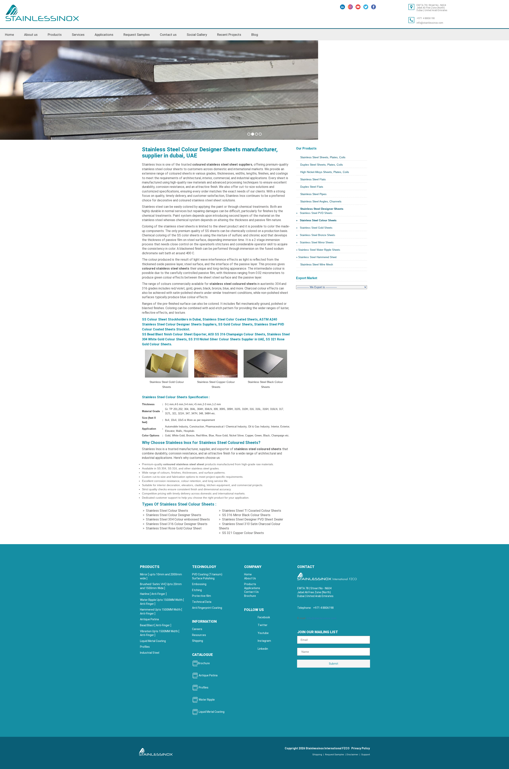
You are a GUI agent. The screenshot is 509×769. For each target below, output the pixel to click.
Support (365, 754)
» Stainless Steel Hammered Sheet (316, 257)
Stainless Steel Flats (313, 179)
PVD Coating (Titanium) (207, 574)
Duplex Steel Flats (311, 186)
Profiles (145, 646)
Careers (197, 629)
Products (250, 584)
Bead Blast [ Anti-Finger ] (155, 625)
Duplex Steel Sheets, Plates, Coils (321, 164)
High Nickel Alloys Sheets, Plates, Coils (324, 172)
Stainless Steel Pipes (313, 194)
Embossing (199, 584)
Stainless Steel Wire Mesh (316, 264)
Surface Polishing (203, 578)
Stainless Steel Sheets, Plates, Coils (322, 157)
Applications (104, 35)
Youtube (263, 633)
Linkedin (263, 648)
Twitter (262, 625)
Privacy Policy (360, 748)
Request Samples (136, 35)
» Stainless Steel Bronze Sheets (315, 235)
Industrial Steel (149, 652)
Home (9, 35)
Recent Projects (229, 35)
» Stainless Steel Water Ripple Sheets (318, 249)
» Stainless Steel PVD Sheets (314, 213)
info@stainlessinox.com (430, 22)
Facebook (264, 617)
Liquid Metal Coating (153, 641)
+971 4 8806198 (426, 18)
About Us (250, 578)
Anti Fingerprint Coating (207, 607)
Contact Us (251, 591)
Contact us (168, 35)
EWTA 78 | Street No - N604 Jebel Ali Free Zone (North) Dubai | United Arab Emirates (432, 8)
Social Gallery (197, 35)
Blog (254, 35)
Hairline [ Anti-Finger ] (153, 593)
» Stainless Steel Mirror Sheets (315, 242)
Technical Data (201, 601)
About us (31, 35)
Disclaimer (352, 754)
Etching (197, 590)
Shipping (197, 640)
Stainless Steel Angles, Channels (320, 201)
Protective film (201, 595)
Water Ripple (206, 699)
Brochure (204, 663)
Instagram (264, 640)
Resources (199, 635)
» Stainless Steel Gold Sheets (314, 227)
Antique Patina (149, 619)
